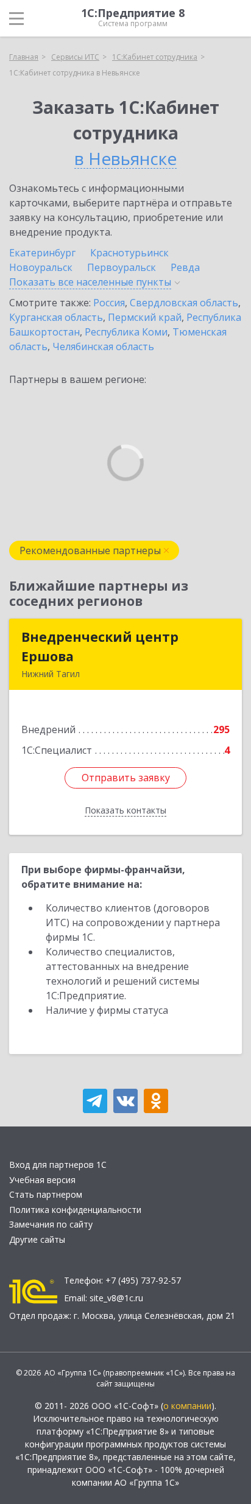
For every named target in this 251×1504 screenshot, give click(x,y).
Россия (109, 302)
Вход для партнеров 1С (58, 1164)
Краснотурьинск (129, 252)
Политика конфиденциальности (75, 1209)
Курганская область (56, 317)
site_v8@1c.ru (116, 1298)
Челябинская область (103, 346)
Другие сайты (37, 1239)
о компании (187, 1405)
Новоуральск (40, 267)
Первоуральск (121, 267)
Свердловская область (184, 302)
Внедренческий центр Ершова (100, 646)
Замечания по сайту (51, 1224)
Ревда (185, 267)
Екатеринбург (42, 252)
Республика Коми (126, 332)
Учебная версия (42, 1180)
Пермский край (145, 317)
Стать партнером (45, 1194)
